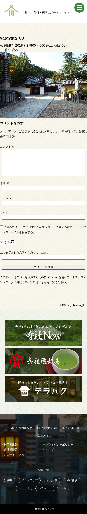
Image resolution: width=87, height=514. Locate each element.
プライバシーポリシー (59, 444)
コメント (7, 146)
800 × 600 (37, 45)
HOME (11, 428)
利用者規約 (11, 444)
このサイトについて (16, 454)
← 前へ (5, 50)
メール (6, 198)
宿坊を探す (25, 428)
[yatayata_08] (43, 85)
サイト (4, 212)
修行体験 (72, 480)
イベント (60, 488)
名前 (4, 183)
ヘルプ (50, 449)
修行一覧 (59, 428)
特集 (9, 480)
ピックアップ (29, 480)
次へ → (17, 50)
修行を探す (43, 428)
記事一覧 (73, 428)
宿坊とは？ (44, 435)
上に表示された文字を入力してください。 (26, 252)
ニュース (23, 488)
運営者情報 (11, 449)
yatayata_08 (56, 45)
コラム (42, 488)
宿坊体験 (52, 480)
